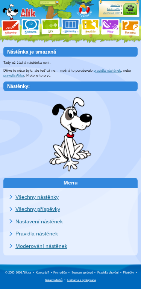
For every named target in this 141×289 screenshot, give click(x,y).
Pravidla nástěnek (36, 234)
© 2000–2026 (18, 272)
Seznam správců (82, 272)
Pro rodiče (60, 272)
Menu (71, 183)
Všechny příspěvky (37, 209)
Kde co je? (42, 272)
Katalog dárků (53, 280)
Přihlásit (130, 13)
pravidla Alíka (13, 75)
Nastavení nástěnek (39, 221)
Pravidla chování (107, 272)
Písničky (128, 272)
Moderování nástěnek (41, 246)
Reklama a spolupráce (81, 280)
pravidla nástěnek (107, 70)
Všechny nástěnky (37, 197)
